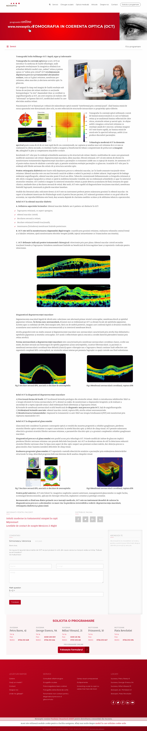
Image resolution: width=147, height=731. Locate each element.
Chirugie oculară (67, 5)
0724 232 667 (102, 640)
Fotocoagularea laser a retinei (55, 686)
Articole (94, 5)
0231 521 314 (75, 637)
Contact (114, 5)
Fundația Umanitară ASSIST (62, 719)
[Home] (13, 4)
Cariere (12, 679)
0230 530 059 (49, 637)
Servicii (55, 5)
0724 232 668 (23, 640)
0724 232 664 (49, 640)
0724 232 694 (128, 640)
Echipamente (82, 682)
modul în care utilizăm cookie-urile (110, 723)
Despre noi (104, 5)
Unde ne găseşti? (16, 694)
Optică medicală (82, 5)
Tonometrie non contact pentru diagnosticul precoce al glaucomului (55, 696)
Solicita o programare (130, 5)
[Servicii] (7, 48)
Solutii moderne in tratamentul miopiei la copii (32, 518)
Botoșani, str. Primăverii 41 (121, 690)
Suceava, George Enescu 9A (122, 682)
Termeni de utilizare (97, 729)
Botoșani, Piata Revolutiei (121, 694)
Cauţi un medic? (15, 682)
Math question (15, 588)
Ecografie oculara (50, 682)
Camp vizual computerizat (87, 679)
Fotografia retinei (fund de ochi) (55, 690)
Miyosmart (12, 522)
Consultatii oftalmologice (53, 679)
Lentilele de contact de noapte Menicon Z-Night (31, 525)
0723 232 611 (75, 640)
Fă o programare (133, 47)
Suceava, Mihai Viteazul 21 (121, 686)
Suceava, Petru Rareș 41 (120, 679)
